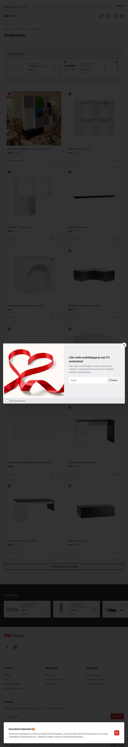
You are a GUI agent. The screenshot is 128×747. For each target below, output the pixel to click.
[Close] (124, 345)
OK (116, 732)
